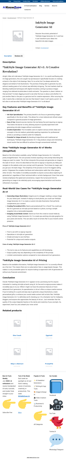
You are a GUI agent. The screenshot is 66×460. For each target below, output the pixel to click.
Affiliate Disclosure (45, 1)
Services (47, 6)
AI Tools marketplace (30, 6)
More (20, 412)
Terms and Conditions (58, 1)
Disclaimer (35, 1)
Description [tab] (8, 56)
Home (4, 18)
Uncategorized (11, 18)
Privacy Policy (17, 1)
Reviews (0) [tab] (19, 56)
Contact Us (27, 9)
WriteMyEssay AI (24, 396)
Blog (40, 6)
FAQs (10, 1)
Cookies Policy (26, 1)
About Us (54, 6)
